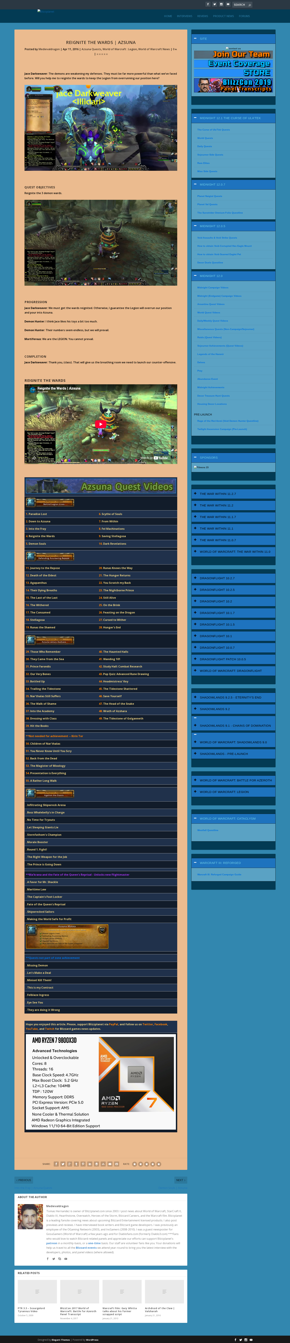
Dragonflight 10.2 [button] (216, 601)
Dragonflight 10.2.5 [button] (217, 589)
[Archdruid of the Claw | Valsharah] (164, 1291)
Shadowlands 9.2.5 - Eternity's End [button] (230, 697)
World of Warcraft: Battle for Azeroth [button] (236, 780)
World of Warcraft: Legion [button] (224, 792)
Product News (223, 16)
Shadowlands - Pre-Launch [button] (224, 754)
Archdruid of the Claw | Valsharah (160, 1310)
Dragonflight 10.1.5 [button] (217, 624)
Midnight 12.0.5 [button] (212, 226)
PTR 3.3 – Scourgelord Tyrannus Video (31, 1310)
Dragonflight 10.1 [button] (216, 636)
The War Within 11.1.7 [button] (218, 517)
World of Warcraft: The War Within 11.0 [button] (235, 551)
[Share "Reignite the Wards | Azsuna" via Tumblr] (76, 1164)
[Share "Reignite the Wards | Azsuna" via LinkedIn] (89, 1164)
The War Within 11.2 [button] (216, 505)
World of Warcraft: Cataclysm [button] (228, 818)
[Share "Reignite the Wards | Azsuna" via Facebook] (56, 1164)
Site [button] (203, 38)
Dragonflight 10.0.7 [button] (217, 647)
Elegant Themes (61, 1339)
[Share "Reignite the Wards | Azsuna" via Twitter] (63, 1164)
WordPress (92, 1339)
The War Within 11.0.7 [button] (218, 540)
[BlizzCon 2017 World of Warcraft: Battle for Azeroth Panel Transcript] (79, 1291)
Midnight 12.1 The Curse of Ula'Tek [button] (230, 118)
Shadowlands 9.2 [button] (215, 709)
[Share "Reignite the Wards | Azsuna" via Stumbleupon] (103, 1164)
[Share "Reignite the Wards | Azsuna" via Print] (116, 1164)
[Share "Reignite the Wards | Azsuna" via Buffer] (96, 1164)
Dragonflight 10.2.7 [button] (217, 578)
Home (168, 16)
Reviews (202, 16)
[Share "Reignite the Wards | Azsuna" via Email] (110, 1164)
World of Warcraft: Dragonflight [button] (231, 671)
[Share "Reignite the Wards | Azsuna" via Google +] (69, 1164)
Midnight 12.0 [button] (211, 276)
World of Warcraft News (154, 49)
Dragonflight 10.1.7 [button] (217, 613)
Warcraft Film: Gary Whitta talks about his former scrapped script (120, 1311)
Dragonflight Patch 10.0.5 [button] (223, 659)
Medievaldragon (49, 49)
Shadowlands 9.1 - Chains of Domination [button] (235, 725)
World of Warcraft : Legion (120, 49)
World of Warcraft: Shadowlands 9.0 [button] (233, 742)
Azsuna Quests (91, 49)
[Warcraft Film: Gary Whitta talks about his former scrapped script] (122, 1291)
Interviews (184, 16)
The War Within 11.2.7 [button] (218, 494)
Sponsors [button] (209, 457)
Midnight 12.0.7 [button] (212, 184)
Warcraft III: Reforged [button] (220, 863)
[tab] (233, 39)
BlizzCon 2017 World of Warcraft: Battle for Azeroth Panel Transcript (78, 1311)
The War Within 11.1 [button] (216, 528)
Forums (244, 16)
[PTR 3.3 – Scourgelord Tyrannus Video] (37, 1291)
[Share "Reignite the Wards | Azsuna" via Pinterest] (83, 1164)
